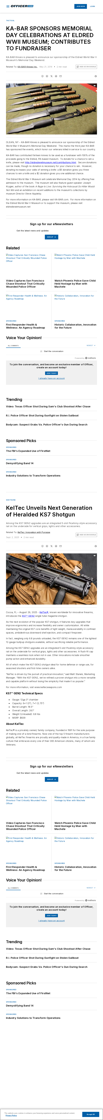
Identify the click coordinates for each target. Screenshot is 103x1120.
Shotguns (11, 500)
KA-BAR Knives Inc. (27, 66)
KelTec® (43, 612)
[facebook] (42, 76)
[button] (8, 6)
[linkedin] (47, 76)
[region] (51, 351)
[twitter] (51, 76)
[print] (95, 76)
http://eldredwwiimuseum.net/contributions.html (50, 162)
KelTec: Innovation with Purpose (34, 532)
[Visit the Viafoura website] (90, 358)
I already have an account (51, 378)
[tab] (13, 346)
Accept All (91, 1114)
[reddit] (56, 76)
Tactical (10, 20)
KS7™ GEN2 (28, 616)
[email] (60, 76)
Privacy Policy (11, 1115)
